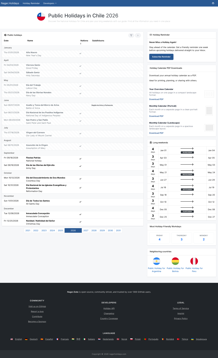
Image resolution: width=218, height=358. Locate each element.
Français (65, 339)
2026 (73, 230)
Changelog (109, 313)
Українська (201, 339)
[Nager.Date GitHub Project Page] (213, 3)
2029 (102, 230)
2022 (35, 230)
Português (153, 339)
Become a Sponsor (37, 321)
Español (49, 339)
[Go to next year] (138, 35)
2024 (52, 230)
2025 (60, 230)
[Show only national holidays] (131, 35)
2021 (27, 230)
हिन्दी (78, 339)
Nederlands (108, 339)
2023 (44, 230)
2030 (110, 230)
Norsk (124, 339)
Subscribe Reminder (161, 57)
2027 (85, 230)
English (18, 339)
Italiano (91, 339)
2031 (118, 230)
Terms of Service (181, 308)
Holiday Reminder (31, 3)
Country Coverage (109, 318)
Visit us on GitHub (37, 306)
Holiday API (109, 308)
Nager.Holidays (10, 3)
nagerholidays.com (117, 354)
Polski (138, 339)
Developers (49, 3)
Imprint (181, 313)
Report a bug (37, 311)
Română (170, 339)
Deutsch (34, 339)
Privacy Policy (181, 318)
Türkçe (185, 339)
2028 (94, 230)
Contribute (37, 316)
